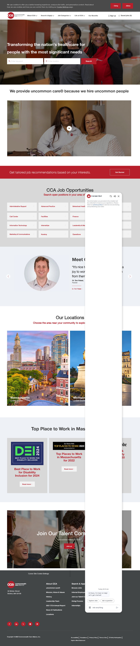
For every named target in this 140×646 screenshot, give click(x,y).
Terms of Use (103, 637)
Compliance (83, 637)
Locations (50, 614)
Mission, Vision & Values (55, 592)
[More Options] (90, 607)
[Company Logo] (16, 15)
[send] (117, 607)
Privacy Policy (93, 637)
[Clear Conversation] (110, 196)
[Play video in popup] (69, 128)
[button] (88, 61)
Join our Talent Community (82, 597)
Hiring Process (77, 601)
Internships (76, 605)
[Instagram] (30, 624)
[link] (112, 15)
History (49, 597)
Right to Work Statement (78, 640)
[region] (103, 402)
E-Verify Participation (115, 637)
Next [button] (130, 276)
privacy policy (97, 205)
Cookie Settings (63, 7)
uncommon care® (53, 588)
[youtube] (37, 624)
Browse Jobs (77, 588)
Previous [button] (8, 276)
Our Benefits (93, 15)
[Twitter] (23, 624)
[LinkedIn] (16, 624)
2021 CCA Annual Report (55, 605)
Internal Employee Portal (81, 592)
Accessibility (74, 637)
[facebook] (9, 624)
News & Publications (54, 610)
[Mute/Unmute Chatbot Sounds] (114, 196)
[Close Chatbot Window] (118, 196)
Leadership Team (52, 601)
